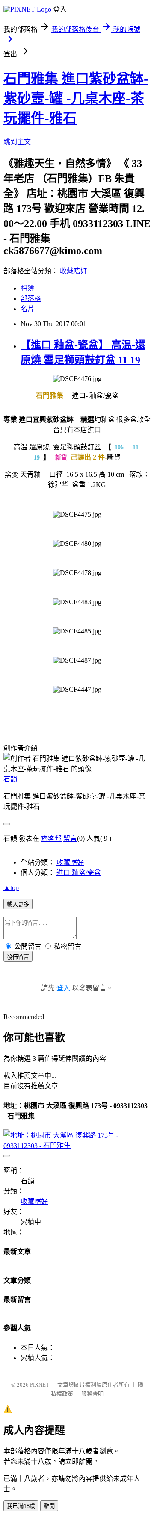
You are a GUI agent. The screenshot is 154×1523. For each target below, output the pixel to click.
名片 (27, 308)
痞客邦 (51, 838)
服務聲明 (92, 1393)
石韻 (10, 779)
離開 (49, 1506)
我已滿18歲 (21, 1506)
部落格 (31, 298)
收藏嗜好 (73, 271)
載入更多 (18, 904)
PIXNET (39, 1384)
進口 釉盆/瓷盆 (78, 872)
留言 (70, 838)
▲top (11, 887)
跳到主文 (17, 141)
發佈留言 (18, 957)
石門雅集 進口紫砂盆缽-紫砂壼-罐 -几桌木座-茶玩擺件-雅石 (75, 98)
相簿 (27, 288)
